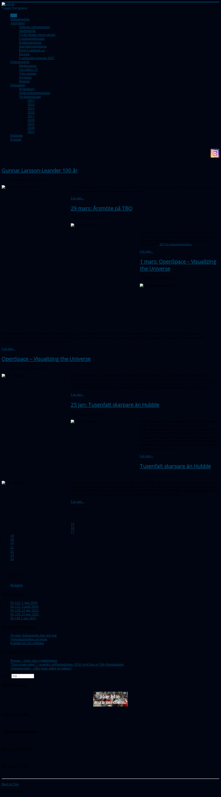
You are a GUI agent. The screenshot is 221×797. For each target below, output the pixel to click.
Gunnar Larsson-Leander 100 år (40, 170)
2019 (31, 124)
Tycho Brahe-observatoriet (37, 35)
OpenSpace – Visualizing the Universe (46, 358)
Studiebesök (27, 31)
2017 (31, 116)
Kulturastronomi (30, 42)
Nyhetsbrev (27, 89)
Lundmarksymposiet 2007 (37, 58)
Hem (13, 15)
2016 (31, 112)
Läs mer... (77, 198)
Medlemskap (27, 66)
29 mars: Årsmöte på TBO (101, 208)
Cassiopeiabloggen (32, 38)
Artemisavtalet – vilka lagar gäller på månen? (41, 668)
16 (72, 528)
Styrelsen (25, 77)
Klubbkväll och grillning (27, 643)
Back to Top (10, 784)
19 (12, 539)
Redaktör (16, 585)
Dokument (17, 85)
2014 (31, 104)
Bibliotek (16, 135)
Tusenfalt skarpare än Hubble (175, 465)
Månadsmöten (20, 19)
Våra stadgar (27, 73)
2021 (31, 132)
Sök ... (6, 676)
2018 (31, 120)
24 (12, 559)
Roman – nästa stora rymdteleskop (33, 660)
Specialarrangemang (33, 46)
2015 (31, 108)
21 (12, 547)
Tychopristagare (30, 97)
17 (72, 532)
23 (12, 555)
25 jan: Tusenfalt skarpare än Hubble (115, 404)
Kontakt (15, 139)
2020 (31, 128)
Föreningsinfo (19, 62)
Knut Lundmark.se (32, 50)
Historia (24, 81)
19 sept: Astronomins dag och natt (33, 635)
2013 (31, 101)
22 (12, 551)
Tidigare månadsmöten (34, 27)
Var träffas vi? (28, 69)
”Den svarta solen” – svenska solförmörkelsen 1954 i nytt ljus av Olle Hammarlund (67, 664)
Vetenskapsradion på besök (28, 639)
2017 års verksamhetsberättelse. (175, 244)
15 (72, 524)
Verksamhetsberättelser (34, 93)
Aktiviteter (17, 23)
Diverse (24, 54)
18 (12, 536)
